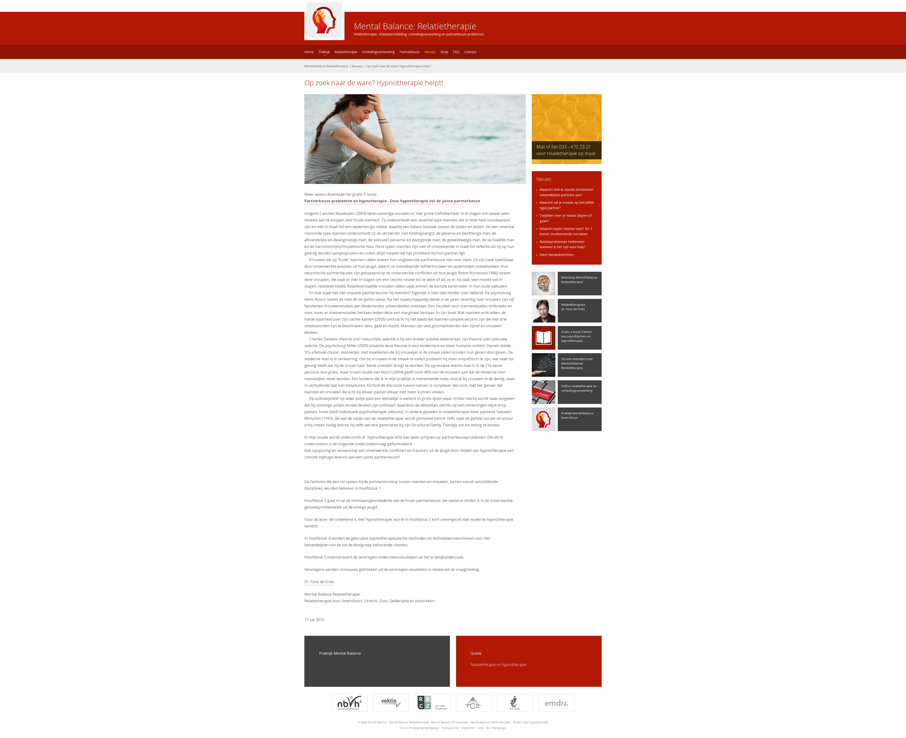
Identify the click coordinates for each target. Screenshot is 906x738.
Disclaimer (468, 728)
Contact (470, 52)
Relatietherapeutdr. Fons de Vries (573, 306)
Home (309, 52)
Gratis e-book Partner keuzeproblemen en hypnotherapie (576, 336)
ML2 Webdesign (496, 728)
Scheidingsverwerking (378, 52)
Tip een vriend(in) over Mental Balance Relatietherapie (577, 363)
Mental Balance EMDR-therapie (490, 722)
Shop (444, 52)
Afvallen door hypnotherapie (530, 722)
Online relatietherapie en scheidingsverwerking (579, 388)
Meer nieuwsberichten (557, 254)
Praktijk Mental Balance (372, 722)
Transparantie (450, 728)
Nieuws (430, 52)
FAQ (456, 52)
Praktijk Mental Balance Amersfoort (577, 415)
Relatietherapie (346, 52)
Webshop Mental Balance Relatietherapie (579, 279)
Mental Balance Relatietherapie (326, 66)
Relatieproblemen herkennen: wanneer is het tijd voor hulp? (563, 244)
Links (480, 728)
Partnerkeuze (409, 52)
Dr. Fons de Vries (319, 581)
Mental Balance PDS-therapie (449, 722)
